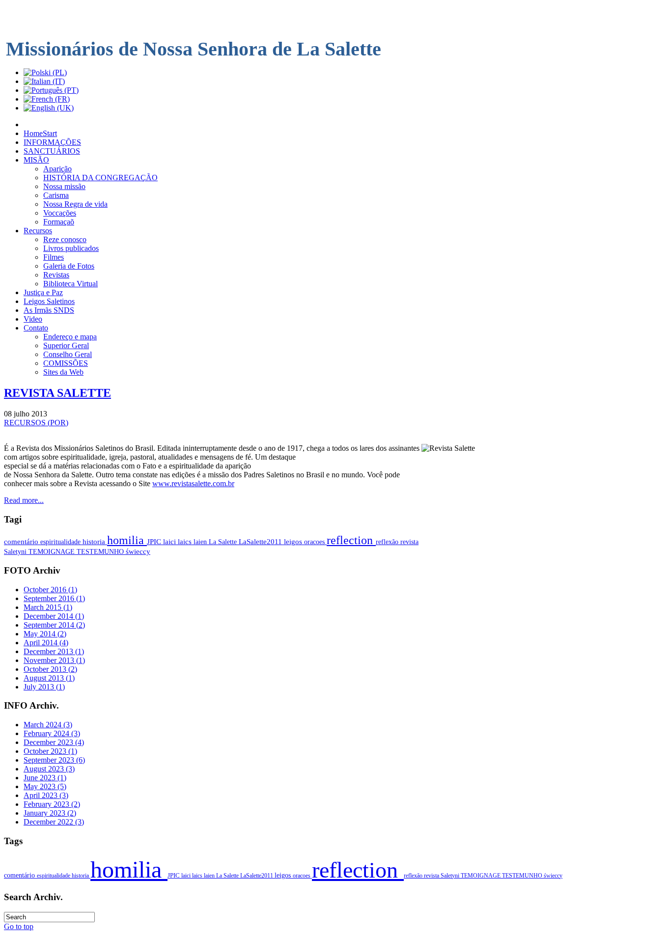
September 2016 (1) (54, 598)
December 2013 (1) (54, 651)
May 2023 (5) (45, 786)
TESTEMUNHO (101, 551)
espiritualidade (61, 542)
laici (170, 542)
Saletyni (16, 551)
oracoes (315, 542)
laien (201, 542)
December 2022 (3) (54, 822)
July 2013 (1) (44, 687)
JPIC (155, 542)
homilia (127, 540)
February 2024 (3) (52, 733)
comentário (22, 542)
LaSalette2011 (261, 542)
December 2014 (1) (54, 616)
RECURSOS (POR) (36, 422)
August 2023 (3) (49, 769)
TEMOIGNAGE (52, 551)
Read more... (24, 500)
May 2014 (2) (45, 634)
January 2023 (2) (50, 813)
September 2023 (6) (54, 760)
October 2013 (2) (50, 669)
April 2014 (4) (46, 642)
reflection (351, 540)
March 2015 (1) (48, 607)
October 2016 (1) (50, 589)
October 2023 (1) (50, 751)
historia (95, 542)
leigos (294, 542)
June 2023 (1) (45, 777)
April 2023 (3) (46, 795)
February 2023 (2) (52, 804)
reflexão (388, 542)
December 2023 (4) (54, 742)
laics (186, 542)
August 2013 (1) (49, 678)
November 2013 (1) (54, 660)
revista (409, 542)
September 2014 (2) (54, 625)
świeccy (138, 551)
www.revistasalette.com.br (193, 483)
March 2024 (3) (48, 724)
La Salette (224, 542)
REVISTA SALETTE (57, 392)
